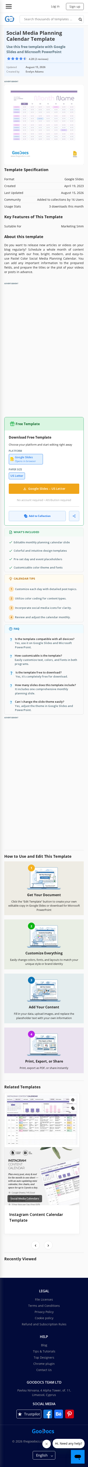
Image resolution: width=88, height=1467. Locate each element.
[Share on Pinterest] (72, 1099)
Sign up (74, 6)
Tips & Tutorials (44, 1351)
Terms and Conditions (44, 1306)
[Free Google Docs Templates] (9, 19)
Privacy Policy (44, 1312)
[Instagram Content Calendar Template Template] (41, 1149)
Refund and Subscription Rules (44, 1324)
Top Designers (44, 1357)
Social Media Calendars (24, 1198)
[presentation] (35, 1245)
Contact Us (44, 1370)
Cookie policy (44, 1318)
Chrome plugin (44, 1364)
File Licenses (44, 1299)
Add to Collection (40, 516)
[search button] (80, 19)
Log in (55, 6)
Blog (44, 1345)
